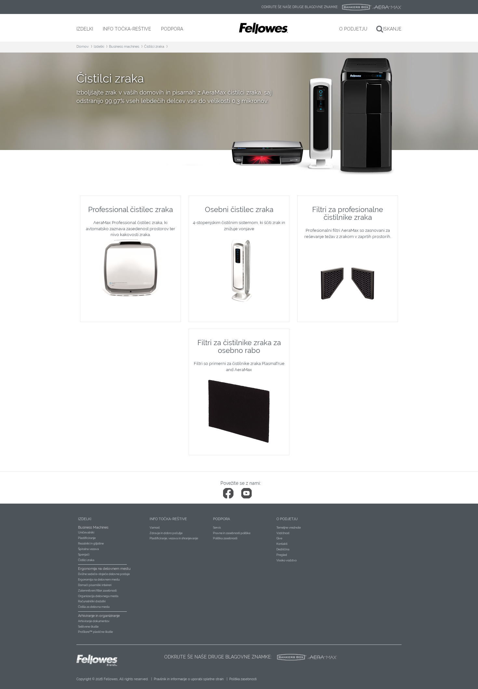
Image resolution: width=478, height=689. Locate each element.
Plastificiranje (87, 538)
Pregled (281, 555)
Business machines (124, 46)
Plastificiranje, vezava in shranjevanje (174, 538)
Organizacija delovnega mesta (98, 596)
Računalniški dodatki (92, 601)
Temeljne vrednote (288, 527)
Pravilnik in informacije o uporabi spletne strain (189, 679)
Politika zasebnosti (225, 538)
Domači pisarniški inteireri (95, 585)
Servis (217, 527)
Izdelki (99, 46)
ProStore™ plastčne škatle (95, 631)
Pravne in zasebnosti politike (231, 533)
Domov (82, 46)
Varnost (155, 527)
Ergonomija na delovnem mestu (99, 579)
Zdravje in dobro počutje (166, 533)
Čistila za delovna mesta (94, 606)
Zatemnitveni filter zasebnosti (97, 590)
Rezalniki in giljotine (91, 543)
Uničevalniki (86, 532)
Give (279, 538)
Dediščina (282, 549)
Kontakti (281, 543)
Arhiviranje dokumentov (94, 621)
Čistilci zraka (154, 46)
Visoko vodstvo (286, 560)
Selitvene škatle (88, 626)
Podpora (221, 519)
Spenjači (83, 554)
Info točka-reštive (168, 519)
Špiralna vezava (88, 549)
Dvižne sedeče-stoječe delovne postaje (104, 574)
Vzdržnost (282, 533)
